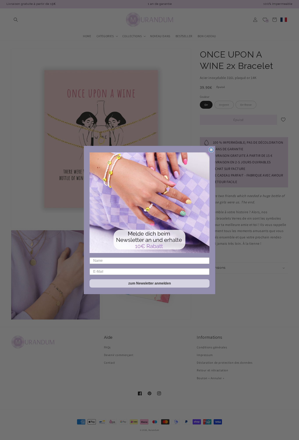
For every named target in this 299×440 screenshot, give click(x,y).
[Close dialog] (211, 150)
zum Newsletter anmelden (149, 283)
